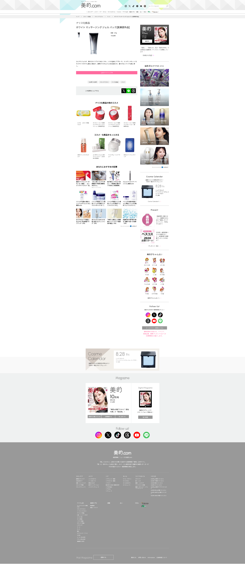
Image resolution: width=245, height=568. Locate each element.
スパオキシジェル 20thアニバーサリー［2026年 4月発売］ (99, 156)
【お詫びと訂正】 (148, 55)
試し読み (121, 416)
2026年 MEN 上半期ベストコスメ (158, 490)
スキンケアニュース (80, 487)
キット (78, 529)
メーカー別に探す (81, 537)
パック (108, 16)
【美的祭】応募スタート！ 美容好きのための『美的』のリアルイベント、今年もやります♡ (162, 220)
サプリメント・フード (82, 533)
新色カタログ (92, 483)
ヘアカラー (108, 483)
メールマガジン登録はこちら (154, 328)
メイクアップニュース (94, 487)
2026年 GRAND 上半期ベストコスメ (158, 492)
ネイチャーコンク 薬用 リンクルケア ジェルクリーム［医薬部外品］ (114, 124)
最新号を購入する (94, 416)
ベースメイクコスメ (81, 511)
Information (151, 557)
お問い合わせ (142, 557)
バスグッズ (79, 525)
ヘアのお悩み (109, 487)
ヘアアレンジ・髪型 (110, 479)
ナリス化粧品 (83, 22)
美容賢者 (92, 505)
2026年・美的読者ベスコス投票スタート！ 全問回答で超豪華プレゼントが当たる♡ (162, 236)
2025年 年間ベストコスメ (157, 483)
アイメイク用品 (80, 513)
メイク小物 (79, 517)
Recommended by (125, 226)
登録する (103, 557)
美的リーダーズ (94, 507)
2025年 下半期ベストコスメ (157, 481)
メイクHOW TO (92, 479)
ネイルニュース (126, 485)
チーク (78, 527)
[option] (78, 35)
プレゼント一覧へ (153, 246)
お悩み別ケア (79, 481)
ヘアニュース (109, 491)
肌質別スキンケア (80, 479)
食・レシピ (138, 481)
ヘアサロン (108, 489)
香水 (78, 531)
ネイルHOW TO (126, 483)
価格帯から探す (80, 541)
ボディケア (138, 479)
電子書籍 (145, 417)
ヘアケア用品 (80, 521)
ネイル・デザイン (127, 479)
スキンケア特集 (79, 485)
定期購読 (107, 416)
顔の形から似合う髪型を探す (112, 485)
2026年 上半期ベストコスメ (157, 479)
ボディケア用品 (80, 523)
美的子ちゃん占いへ (154, 298)
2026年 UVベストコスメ (156, 485)
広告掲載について (162, 557)
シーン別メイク (92, 481)
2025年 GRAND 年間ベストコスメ (158, 495)
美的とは (133, 557)
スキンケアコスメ (99, 16)
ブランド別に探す (81, 539)
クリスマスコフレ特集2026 (82, 506)
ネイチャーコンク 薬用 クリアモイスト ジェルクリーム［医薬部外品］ (99, 124)
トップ (77, 16)
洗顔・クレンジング (81, 483)
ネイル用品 (79, 519)
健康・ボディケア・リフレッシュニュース (141, 487)
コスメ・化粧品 (87, 16)
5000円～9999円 (93, 82)
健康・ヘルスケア (139, 483)
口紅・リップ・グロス (82, 515)
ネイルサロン (126, 481)
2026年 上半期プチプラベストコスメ (159, 487)
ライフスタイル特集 (140, 485)
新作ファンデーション (94, 485)
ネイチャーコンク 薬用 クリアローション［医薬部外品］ (129, 124)
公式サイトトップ (106, 73)
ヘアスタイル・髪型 (110, 481)
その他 (78, 535)
